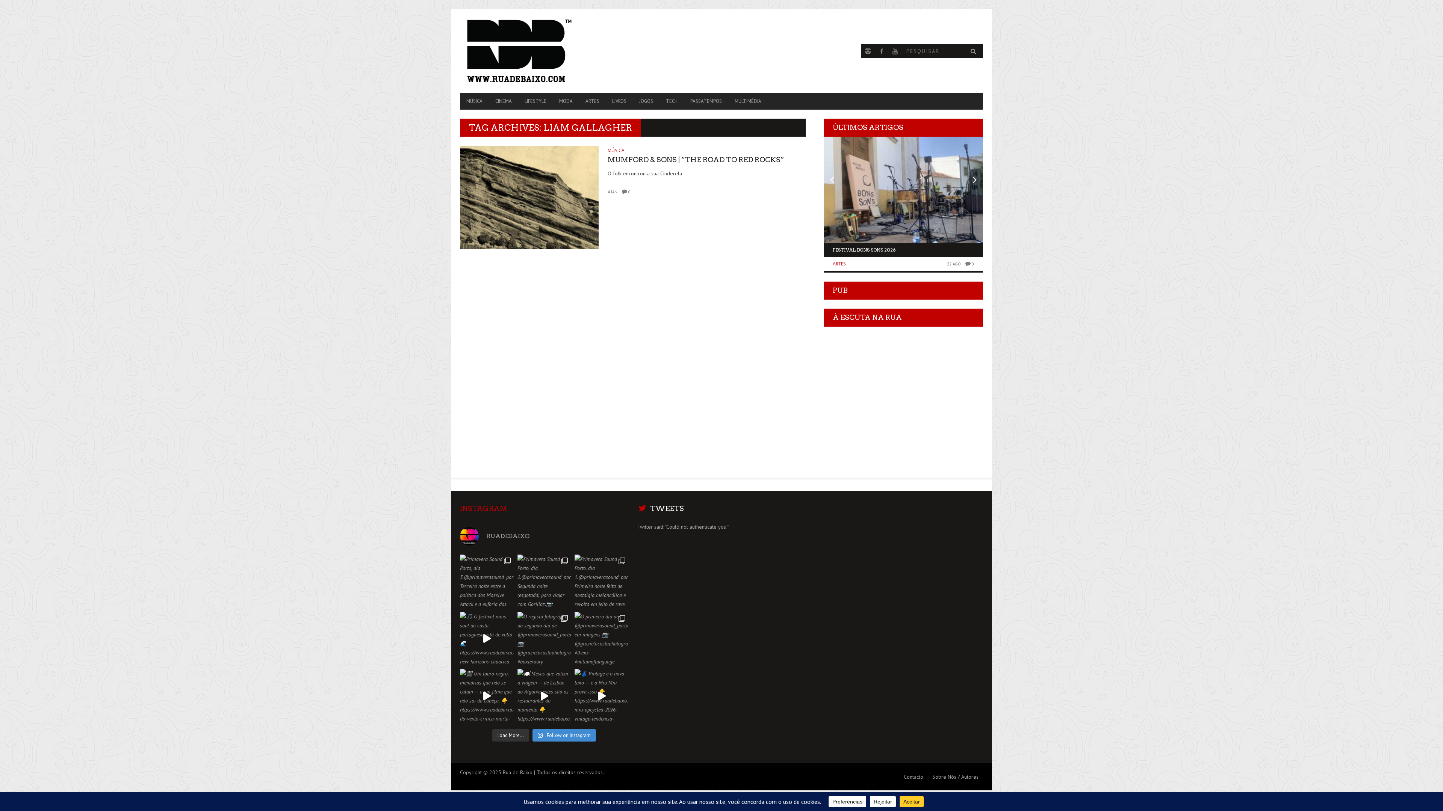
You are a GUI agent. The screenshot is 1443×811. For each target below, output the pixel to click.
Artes (592, 101)
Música (474, 101)
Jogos (646, 101)
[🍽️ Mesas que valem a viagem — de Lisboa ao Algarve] (544, 696)
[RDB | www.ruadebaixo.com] (538, 51)
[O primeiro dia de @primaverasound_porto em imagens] (601, 639)
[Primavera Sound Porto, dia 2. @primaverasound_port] (544, 581)
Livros (619, 101)
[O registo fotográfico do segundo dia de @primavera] (544, 639)
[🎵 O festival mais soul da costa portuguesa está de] (487, 639)
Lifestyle (535, 101)
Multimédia (748, 101)
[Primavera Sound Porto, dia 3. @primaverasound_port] (487, 581)
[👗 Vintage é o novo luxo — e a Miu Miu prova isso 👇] (601, 696)
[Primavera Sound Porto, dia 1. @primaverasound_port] (601, 581)
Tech (672, 101)
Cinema (503, 101)
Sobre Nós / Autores (955, 776)
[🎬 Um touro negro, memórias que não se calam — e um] (487, 696)
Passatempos (706, 101)
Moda (566, 101)
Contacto (913, 776)
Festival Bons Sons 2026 (864, 250)
